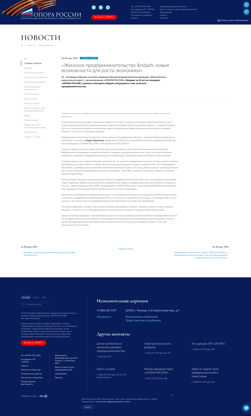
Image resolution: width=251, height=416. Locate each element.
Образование (166, 12)
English (36, 297)
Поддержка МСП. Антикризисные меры (35, 126)
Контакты (164, 18)
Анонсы (28, 68)
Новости (163, 15)
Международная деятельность (173, 6)
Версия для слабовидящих (234, 20)
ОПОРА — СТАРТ (32, 137)
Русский (26, 297)
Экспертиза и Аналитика (32, 378)
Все (26, 58)
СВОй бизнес (30, 132)
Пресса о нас (30, 99)
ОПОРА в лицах (31, 94)
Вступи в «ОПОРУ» (104, 17)
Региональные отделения (142, 316)
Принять (88, 407)
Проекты (135, 18)
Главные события (45, 45)
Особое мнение (32, 103)
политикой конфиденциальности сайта (113, 402)
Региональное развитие (141, 15)
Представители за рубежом (143, 320)
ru (246, 12)
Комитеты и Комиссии (140, 12)
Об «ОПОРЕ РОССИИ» (141, 6)
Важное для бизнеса (34, 72)
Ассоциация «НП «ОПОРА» (143, 9)
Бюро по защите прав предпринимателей (178, 9)
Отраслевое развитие (35, 82)
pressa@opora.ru (104, 377)
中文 (44, 297)
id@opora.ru (104, 316)
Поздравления (31, 120)
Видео (27, 115)
